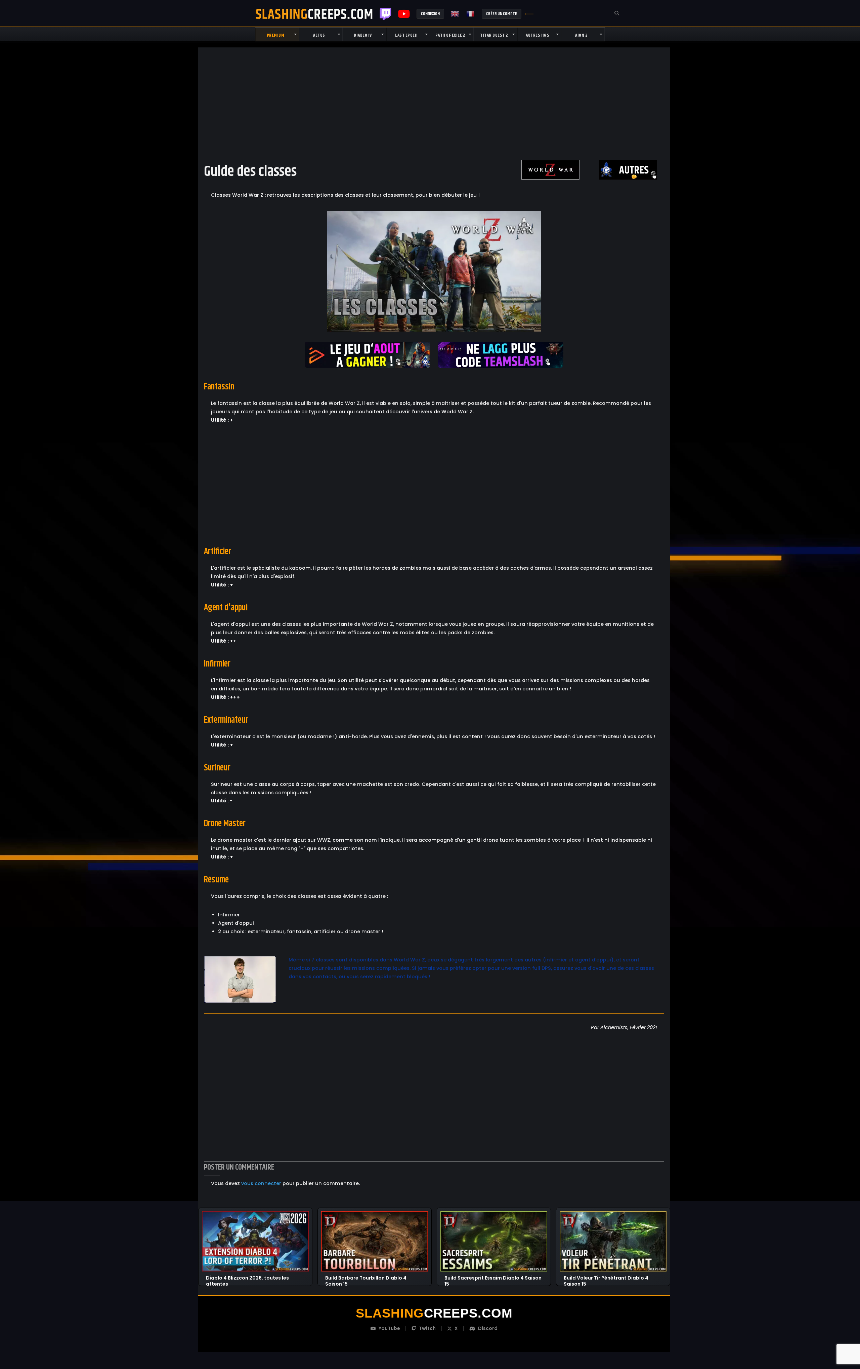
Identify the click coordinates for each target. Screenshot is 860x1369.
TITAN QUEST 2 (494, 35)
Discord (488, 1328)
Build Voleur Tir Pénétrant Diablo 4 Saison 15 (606, 1278)
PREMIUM (276, 35)
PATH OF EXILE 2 (450, 35)
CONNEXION (430, 13)
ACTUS (319, 35)
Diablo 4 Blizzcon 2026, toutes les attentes (247, 1278)
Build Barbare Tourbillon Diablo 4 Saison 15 (365, 1278)
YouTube (389, 1328)
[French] (470, 13)
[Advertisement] (434, 103)
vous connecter (261, 1183)
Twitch (385, 13)
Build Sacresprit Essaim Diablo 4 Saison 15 (493, 1278)
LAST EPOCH (406, 35)
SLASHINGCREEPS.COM (314, 14)
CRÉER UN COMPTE (501, 13)
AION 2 (581, 35)
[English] (455, 13)
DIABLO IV (363, 35)
